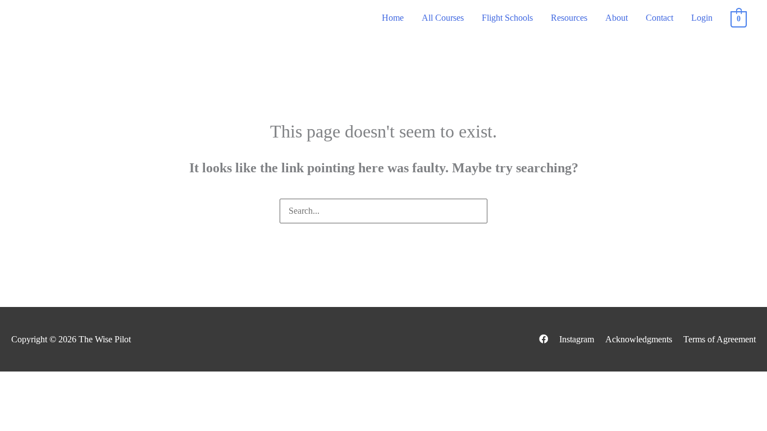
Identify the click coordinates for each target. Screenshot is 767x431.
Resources (569, 17)
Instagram (576, 339)
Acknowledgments (638, 339)
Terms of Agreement (719, 339)
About (616, 17)
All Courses (443, 17)
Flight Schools (507, 17)
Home (393, 17)
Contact (659, 17)
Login (702, 17)
